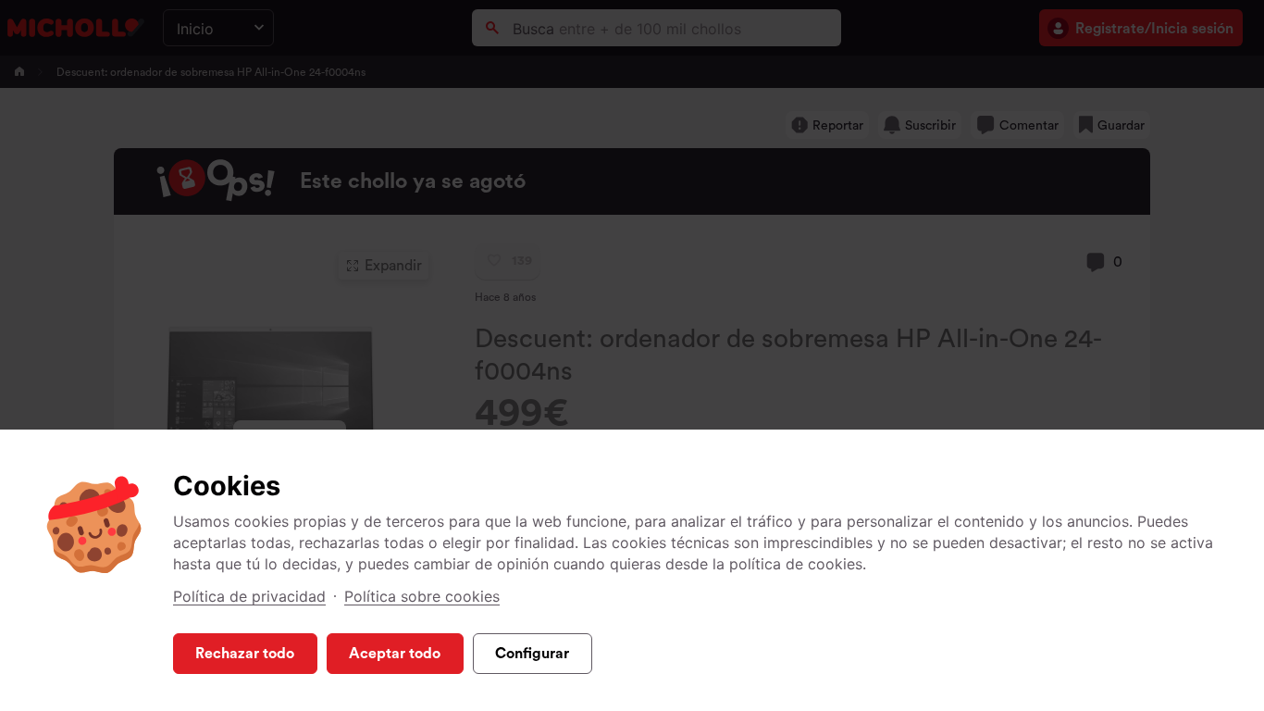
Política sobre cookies (422, 596)
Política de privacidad (249, 596)
